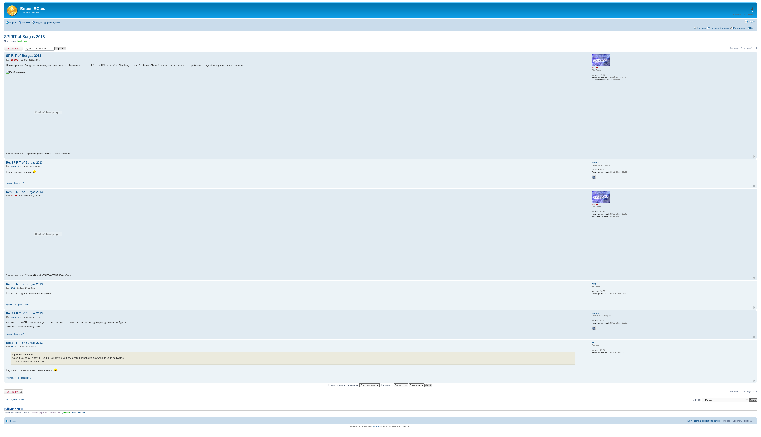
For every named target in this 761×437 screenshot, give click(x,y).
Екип (689, 421)
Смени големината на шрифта (752, 21)
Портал (13, 22)
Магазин (26, 22)
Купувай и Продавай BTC (19, 304)
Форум (38, 22)
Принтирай (746, 21)
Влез (752, 28)
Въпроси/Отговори (719, 28)
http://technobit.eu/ (15, 183)
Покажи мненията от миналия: (343, 385)
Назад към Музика (15, 399)
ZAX (13, 288)
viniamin (81, 412)
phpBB (376, 426)
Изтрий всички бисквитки (707, 421)
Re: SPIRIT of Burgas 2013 (24, 162)
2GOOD (14, 60)
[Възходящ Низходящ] (421, 385)
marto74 (15, 166)
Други (47, 22)
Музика (56, 22)
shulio (73, 412)
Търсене (701, 28)
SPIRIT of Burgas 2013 (24, 36)
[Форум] (12, 9)
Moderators (23, 41)
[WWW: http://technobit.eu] (594, 177)
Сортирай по (387, 385)
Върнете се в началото (754, 156)
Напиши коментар (13, 47)
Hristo (66, 412)
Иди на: (697, 400)
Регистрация (739, 28)
